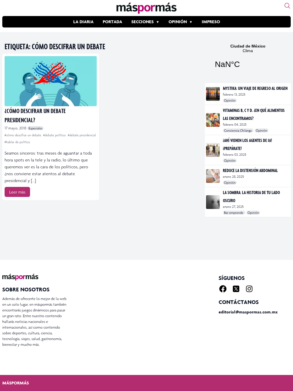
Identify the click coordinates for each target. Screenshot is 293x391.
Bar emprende (234, 213)
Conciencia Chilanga (238, 131)
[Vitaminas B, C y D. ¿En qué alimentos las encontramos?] (213, 120)
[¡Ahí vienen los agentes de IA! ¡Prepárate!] (213, 150)
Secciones (142, 21)
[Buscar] (287, 5)
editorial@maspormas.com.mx (248, 312)
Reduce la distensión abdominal (250, 170)
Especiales (35, 128)
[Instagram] (249, 289)
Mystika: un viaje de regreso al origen (255, 88)
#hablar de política (17, 142)
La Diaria (83, 21)
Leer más (17, 192)
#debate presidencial (82, 135)
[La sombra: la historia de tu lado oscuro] (213, 202)
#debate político (55, 135)
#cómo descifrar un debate (23, 135)
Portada (112, 21)
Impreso (211, 21)
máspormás (15, 383)
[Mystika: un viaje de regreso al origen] (213, 94)
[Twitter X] (236, 289)
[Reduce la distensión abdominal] (213, 176)
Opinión (178, 21)
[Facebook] (223, 289)
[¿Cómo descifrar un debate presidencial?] (51, 81)
